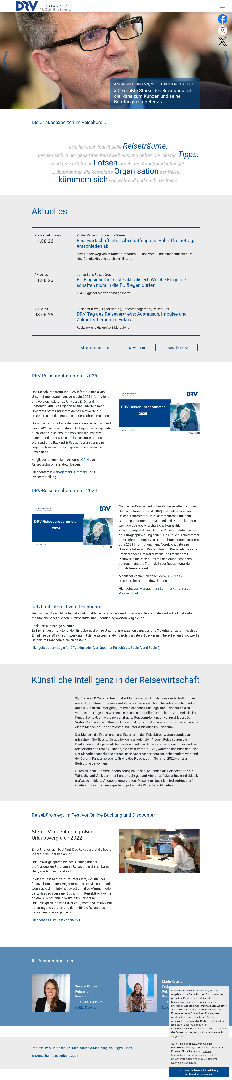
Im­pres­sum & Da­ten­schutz (51, 1048)
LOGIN (84, 460)
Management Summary (70, 472)
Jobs (128, 1048)
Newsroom (137, 348)
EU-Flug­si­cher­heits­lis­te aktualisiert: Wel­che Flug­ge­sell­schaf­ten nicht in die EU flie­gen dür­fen (133, 282)
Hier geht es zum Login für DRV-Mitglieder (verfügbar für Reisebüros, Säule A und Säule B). (96, 648)
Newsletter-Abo (179, 348)
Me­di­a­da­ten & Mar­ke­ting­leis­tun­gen (97, 1048)
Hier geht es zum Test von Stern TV (57, 920)
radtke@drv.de (85, 1007)
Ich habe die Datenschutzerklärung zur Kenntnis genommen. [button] (199, 1072)
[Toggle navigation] (222, 6)
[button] (5, 60)
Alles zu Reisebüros (95, 348)
